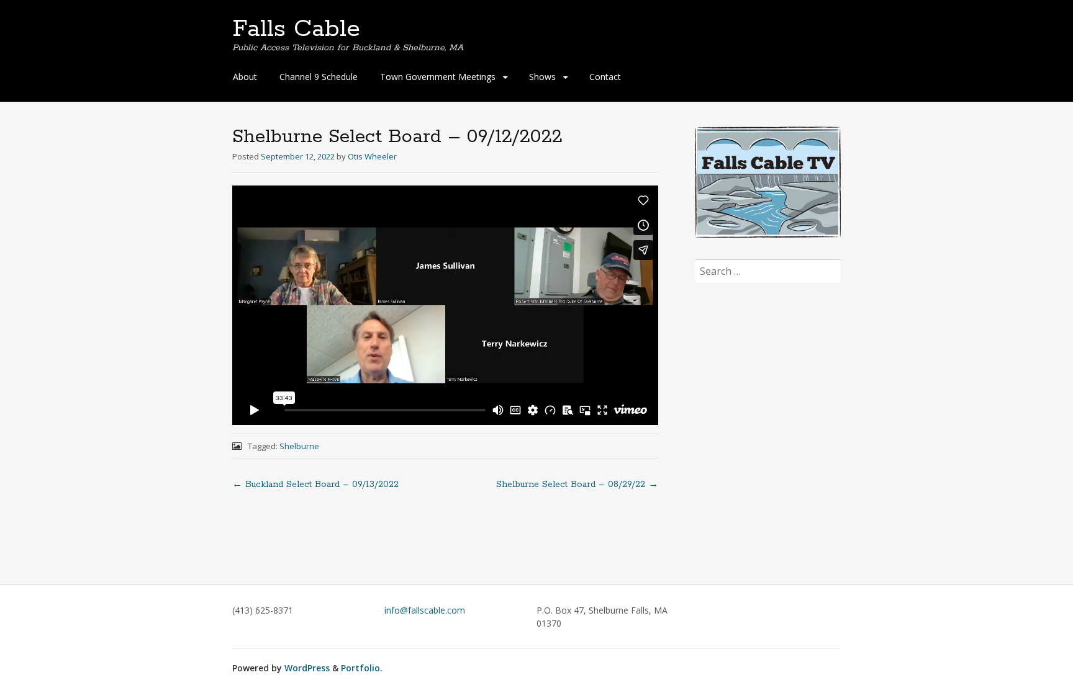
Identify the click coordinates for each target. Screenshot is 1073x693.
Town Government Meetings (438, 77)
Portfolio (360, 668)
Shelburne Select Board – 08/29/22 (577, 484)
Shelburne (299, 446)
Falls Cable (296, 29)
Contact (605, 77)
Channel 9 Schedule (318, 77)
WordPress (307, 668)
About (245, 77)
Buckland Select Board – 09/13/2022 (315, 484)
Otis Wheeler (372, 156)
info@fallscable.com (424, 610)
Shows (542, 77)
